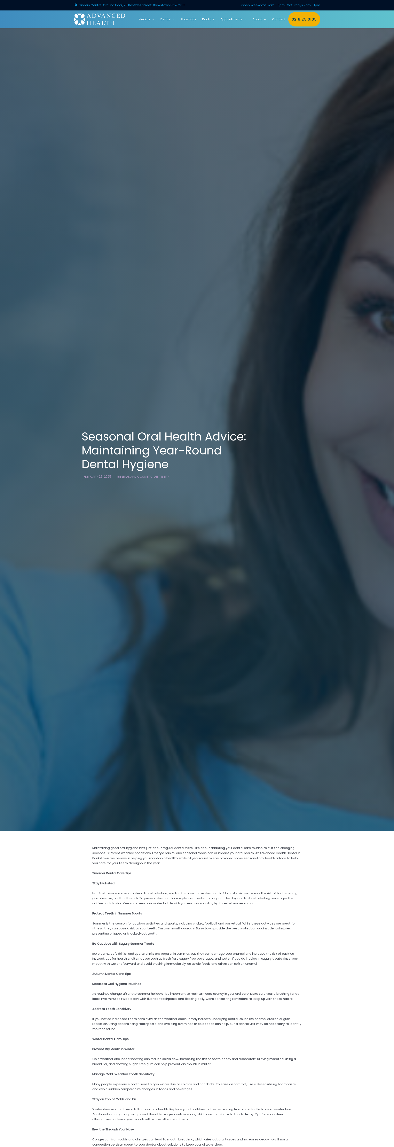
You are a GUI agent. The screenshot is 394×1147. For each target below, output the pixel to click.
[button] (152, 19)
